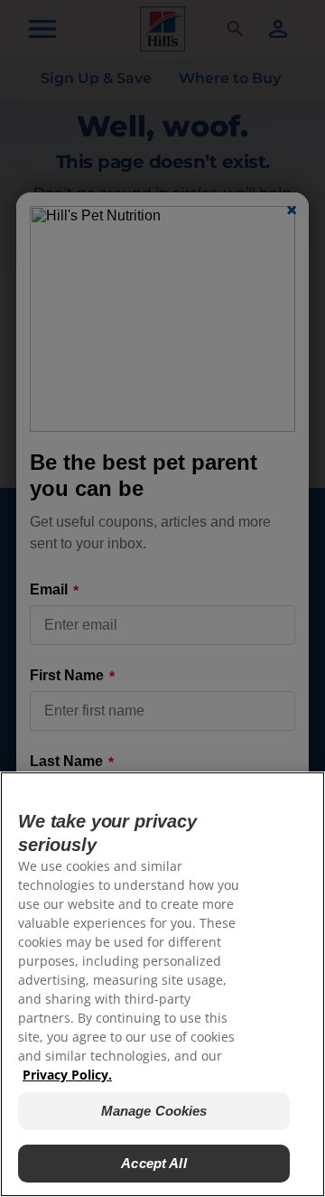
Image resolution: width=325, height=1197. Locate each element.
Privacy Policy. (67, 1074)
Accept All (154, 1163)
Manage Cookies (154, 1110)
